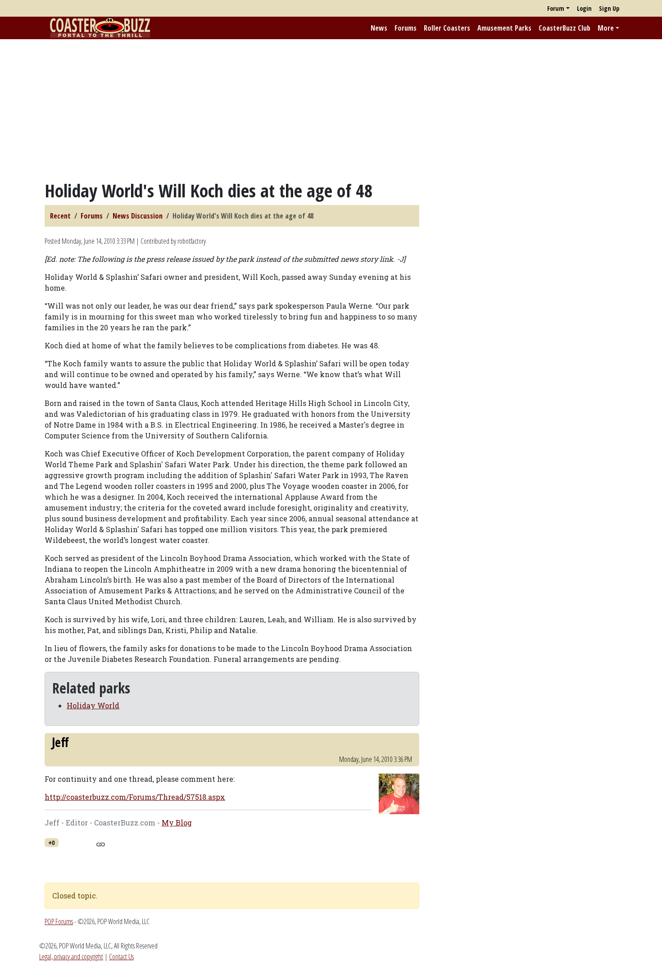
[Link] (100, 843)
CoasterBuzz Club (564, 28)
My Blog (177, 822)
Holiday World (93, 705)
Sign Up (609, 8)
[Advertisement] (331, 109)
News (379, 28)
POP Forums (59, 921)
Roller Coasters (447, 28)
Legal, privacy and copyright (71, 957)
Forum (555, 8)
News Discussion (138, 216)
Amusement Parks (504, 28)
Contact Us (121, 957)
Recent (60, 216)
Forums (405, 28)
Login (584, 8)
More (606, 28)
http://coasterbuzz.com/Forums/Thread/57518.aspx (135, 797)
